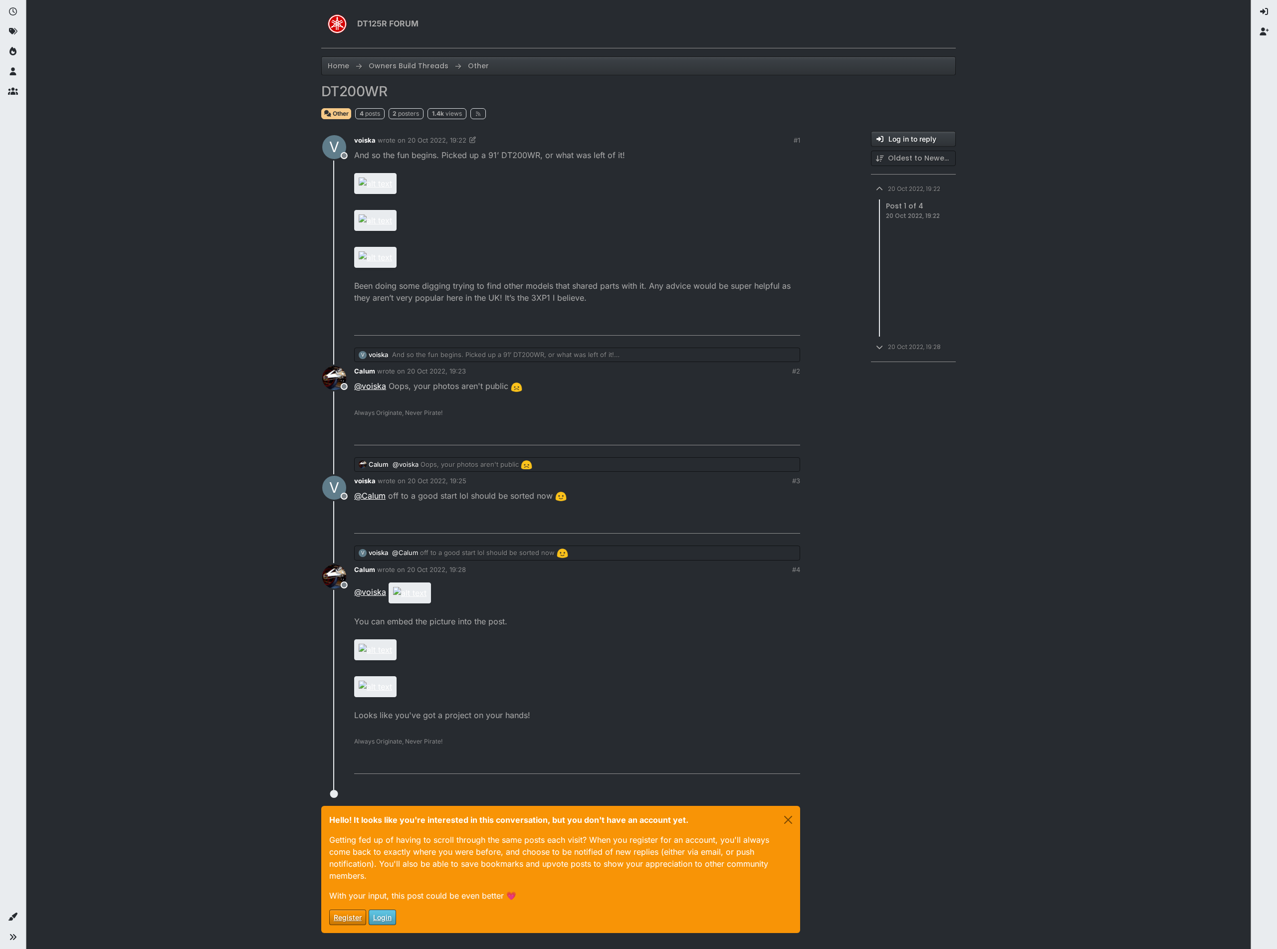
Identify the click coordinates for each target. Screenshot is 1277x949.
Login (382, 917)
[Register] (1264, 32)
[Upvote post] (738, 323)
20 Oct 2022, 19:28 (436, 569)
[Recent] (13, 12)
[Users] (13, 72)
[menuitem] (1264, 12)
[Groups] (13, 92)
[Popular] (13, 52)
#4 (796, 569)
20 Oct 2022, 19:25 (437, 481)
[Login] (1264, 12)
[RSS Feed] (478, 113)
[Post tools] (792, 323)
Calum (364, 371)
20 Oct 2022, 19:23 (436, 371)
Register (348, 917)
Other (340, 113)
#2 (796, 371)
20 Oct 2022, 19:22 (437, 140)
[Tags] (13, 32)
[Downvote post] (772, 323)
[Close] (788, 820)
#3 (796, 481)
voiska (365, 140)
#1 (797, 140)
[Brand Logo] (337, 24)
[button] (13, 917)
